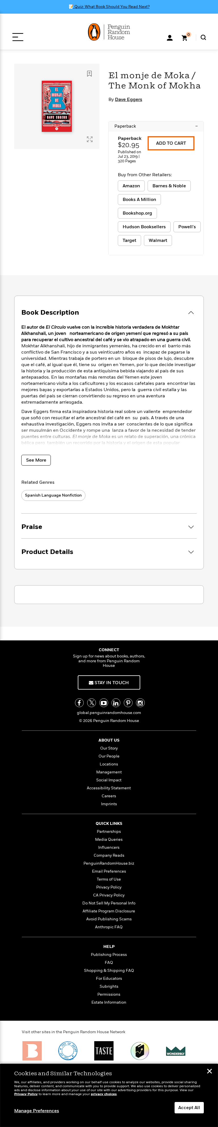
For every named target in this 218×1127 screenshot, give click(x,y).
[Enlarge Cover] (90, 139)
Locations (109, 764)
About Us (109, 740)
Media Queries (109, 839)
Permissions (108, 994)
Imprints (109, 804)
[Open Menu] (18, 37)
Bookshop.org (137, 213)
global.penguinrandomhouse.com (109, 712)
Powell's (187, 227)
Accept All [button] (189, 1108)
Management (109, 772)
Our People (109, 756)
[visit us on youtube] (103, 702)
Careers (109, 796)
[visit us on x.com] (91, 702)
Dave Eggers (128, 99)
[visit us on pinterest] (128, 702)
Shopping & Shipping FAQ (109, 970)
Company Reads (109, 855)
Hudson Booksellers (144, 227)
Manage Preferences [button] (36, 1110)
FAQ (109, 962)
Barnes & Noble (169, 186)
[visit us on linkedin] (116, 702)
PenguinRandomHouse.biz (108, 863)
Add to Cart (171, 143)
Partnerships (109, 831)
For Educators (109, 978)
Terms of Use (109, 879)
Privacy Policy (108, 887)
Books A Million (139, 199)
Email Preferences (109, 871)
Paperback (156, 126)
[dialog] (109, 1095)
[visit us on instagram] (140, 702)
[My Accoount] (170, 37)
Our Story (109, 748)
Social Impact (108, 780)
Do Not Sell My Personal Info (108, 903)
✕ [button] (209, 1072)
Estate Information (108, 1002)
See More (36, 460)
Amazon (131, 186)
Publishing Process (109, 954)
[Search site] (203, 37)
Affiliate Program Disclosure (109, 911)
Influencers (109, 847)
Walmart (158, 240)
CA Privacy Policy (109, 895)
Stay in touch (111, 683)
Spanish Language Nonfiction (53, 495)
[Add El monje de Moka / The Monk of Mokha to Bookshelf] (89, 73)
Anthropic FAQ (109, 927)
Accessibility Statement (109, 788)
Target (129, 240)
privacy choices (104, 1094)
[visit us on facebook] (79, 702)
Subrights (109, 986)
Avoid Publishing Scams (109, 919)
